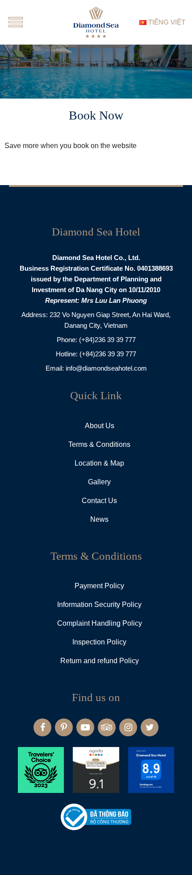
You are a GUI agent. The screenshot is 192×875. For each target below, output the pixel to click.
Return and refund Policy (99, 661)
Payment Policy (99, 586)
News (99, 519)
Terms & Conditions (99, 444)
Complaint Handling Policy (99, 623)
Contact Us (99, 500)
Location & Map (99, 463)
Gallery (99, 482)
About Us (99, 425)
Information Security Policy (99, 604)
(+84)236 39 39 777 (107, 339)
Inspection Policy (99, 642)
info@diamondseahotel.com (106, 368)
